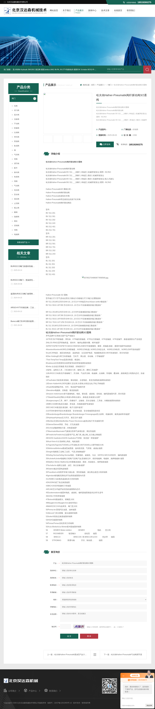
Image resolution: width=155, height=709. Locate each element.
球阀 (15, 230)
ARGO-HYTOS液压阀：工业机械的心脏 (27, 307)
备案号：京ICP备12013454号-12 (59, 703)
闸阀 (15, 181)
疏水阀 (16, 115)
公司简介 (12, 691)
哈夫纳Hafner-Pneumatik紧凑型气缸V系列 (71, 654)
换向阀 (16, 172)
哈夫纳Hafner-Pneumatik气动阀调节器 (126, 654)
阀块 (15, 221)
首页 (93, 85)
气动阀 (16, 186)
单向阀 (16, 137)
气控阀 (16, 155)
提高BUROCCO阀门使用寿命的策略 (25, 294)
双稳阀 (16, 141)
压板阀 (16, 119)
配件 (15, 168)
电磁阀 (16, 234)
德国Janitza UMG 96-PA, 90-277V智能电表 (57, 69)
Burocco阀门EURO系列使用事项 (24, 321)
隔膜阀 (16, 217)
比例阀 (16, 132)
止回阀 (16, 203)
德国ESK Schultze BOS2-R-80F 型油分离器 (90, 69)
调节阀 (16, 163)
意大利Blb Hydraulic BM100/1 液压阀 (26, 69)
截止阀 (16, 208)
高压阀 (16, 190)
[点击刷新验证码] (79, 627)
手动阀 (16, 124)
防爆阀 (16, 128)
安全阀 (16, 194)
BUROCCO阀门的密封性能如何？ (24, 266)
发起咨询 (149, 705)
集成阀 (16, 146)
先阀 (15, 106)
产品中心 (33, 691)
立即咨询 (106, 144)
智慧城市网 (86, 703)
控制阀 (16, 225)
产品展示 (100, 85)
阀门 (13, 98)
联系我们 (53, 691)
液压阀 (16, 199)
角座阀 (16, 177)
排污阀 (16, 110)
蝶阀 (15, 212)
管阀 (15, 159)
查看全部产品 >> (23, 242)
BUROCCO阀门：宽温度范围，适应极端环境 (29, 280)
